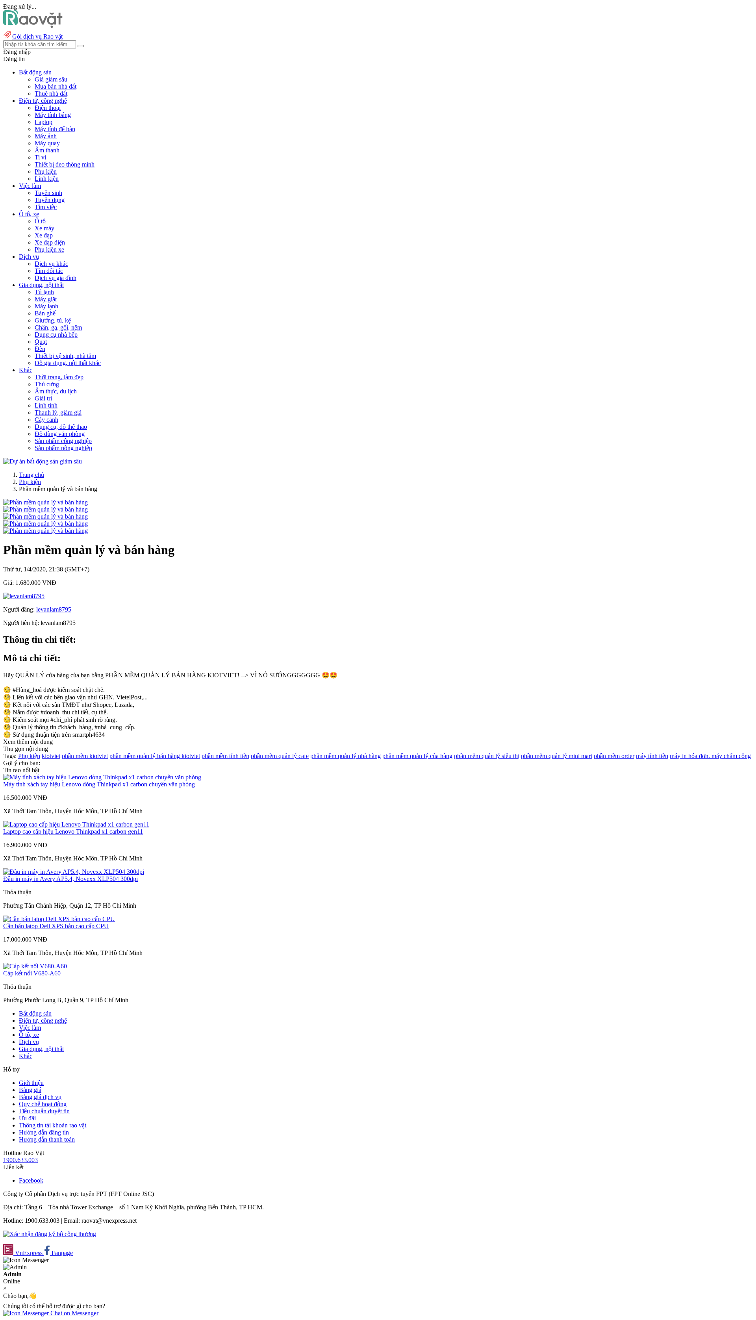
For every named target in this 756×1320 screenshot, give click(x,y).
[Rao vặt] (33, 25)
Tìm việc (46, 207)
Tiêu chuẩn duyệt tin (44, 1111)
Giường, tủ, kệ (53, 320)
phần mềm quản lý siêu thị (486, 756)
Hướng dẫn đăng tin (44, 1132)
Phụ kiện (46, 171)
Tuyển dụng (50, 200)
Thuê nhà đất (51, 93)
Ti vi (40, 157)
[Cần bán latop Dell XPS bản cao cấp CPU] (59, 919)
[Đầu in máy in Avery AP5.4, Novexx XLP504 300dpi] (73, 871)
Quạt (41, 341)
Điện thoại (48, 107)
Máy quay (47, 143)
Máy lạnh (46, 306)
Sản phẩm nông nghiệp (63, 448)
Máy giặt (46, 299)
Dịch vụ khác (51, 263)
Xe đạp (44, 235)
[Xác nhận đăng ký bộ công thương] (49, 1234)
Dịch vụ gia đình (55, 277)
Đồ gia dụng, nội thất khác (68, 363)
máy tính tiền (652, 756)
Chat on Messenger (73, 1313)
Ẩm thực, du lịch (56, 391)
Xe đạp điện (50, 242)
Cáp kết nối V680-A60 (32, 973)
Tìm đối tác (49, 270)
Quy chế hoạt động (43, 1104)
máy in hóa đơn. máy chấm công (710, 756)
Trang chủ (31, 474)
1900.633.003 (20, 1160)
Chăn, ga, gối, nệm (58, 327)
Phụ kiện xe (49, 249)
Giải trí (43, 398)
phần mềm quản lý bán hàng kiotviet (154, 756)
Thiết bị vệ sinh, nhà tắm (65, 355)
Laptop (43, 122)
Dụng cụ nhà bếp (56, 334)
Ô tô (40, 221)
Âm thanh (47, 150)
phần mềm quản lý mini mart (556, 756)
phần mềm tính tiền (225, 756)
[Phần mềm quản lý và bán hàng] (45, 502)
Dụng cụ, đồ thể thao (61, 426)
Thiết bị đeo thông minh (64, 164)
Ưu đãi (27, 1118)
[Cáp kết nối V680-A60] (36, 966)
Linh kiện (47, 178)
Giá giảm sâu (51, 79)
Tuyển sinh (48, 192)
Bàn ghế (45, 313)
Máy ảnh (46, 136)
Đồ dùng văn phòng (60, 433)
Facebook (31, 1180)
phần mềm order (614, 756)
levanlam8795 (53, 609)
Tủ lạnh (44, 292)
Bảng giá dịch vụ (40, 1097)
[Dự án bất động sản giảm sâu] (42, 461)
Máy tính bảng (53, 114)
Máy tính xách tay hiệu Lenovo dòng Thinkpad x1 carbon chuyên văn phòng (99, 784)
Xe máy (44, 228)
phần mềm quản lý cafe (280, 756)
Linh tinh (46, 405)
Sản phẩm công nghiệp (63, 441)
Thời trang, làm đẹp (59, 377)
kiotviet (51, 756)
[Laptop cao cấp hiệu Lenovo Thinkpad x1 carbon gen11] (76, 824)
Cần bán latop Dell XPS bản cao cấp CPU (56, 926)
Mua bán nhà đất (55, 86)
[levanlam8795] (23, 596)
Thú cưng (47, 384)
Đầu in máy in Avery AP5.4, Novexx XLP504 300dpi (70, 878)
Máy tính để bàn (55, 129)
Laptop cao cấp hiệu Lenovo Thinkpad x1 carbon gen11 (73, 831)
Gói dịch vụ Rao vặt (37, 36)
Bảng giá (30, 1089)
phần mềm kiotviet (85, 756)
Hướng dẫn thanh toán (47, 1139)
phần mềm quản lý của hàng (417, 756)
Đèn (40, 348)
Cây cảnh (46, 419)
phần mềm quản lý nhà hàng (345, 756)
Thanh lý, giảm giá (58, 412)
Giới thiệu (31, 1082)
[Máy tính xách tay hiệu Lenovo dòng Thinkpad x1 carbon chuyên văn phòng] (102, 777)
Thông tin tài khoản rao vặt (52, 1125)
